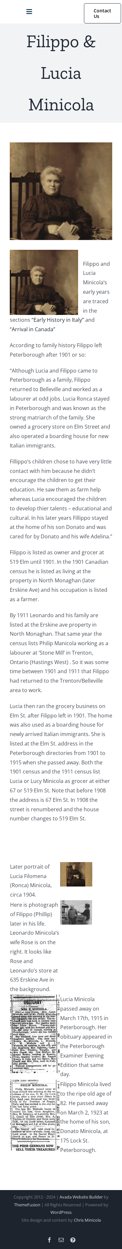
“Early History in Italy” (58, 319)
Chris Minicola (87, 1220)
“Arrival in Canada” (32, 329)
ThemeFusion (27, 1205)
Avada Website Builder (81, 1197)
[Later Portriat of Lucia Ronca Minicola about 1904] (76, 866)
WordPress (61, 1212)
